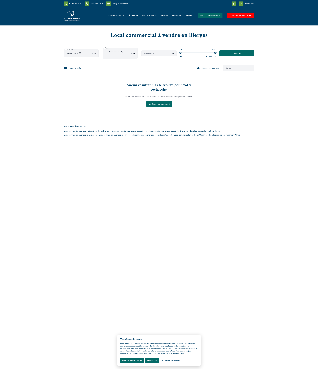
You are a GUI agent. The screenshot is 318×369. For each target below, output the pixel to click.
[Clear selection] (92, 53)
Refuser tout (152, 360)
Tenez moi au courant (210, 68)
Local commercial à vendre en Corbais (127, 131)
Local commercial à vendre (75, 131)
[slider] (180, 53)
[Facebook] (234, 3)
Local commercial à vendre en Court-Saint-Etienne (166, 131)
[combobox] (81, 53)
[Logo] (79, 15)
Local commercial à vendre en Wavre (224, 135)
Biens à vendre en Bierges (99, 131)
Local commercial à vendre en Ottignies (190, 135)
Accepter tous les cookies (132, 360)
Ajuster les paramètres (171, 360)
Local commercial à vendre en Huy (113, 135)
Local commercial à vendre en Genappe (80, 135)
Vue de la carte (75, 68)
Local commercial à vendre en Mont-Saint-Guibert (150, 135)
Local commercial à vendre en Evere (205, 131)
